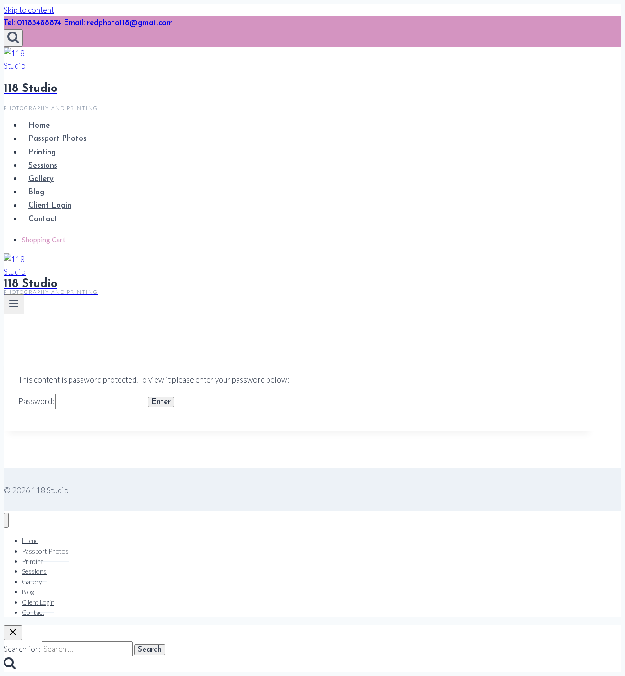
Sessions (42, 166)
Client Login (49, 206)
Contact (42, 219)
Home (39, 125)
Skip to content (29, 10)
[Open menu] (14, 304)
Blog (36, 192)
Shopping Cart (43, 239)
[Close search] (13, 632)
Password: (36, 401)
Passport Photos (57, 139)
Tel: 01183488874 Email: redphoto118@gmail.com (88, 23)
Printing (42, 152)
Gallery (41, 179)
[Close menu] (6, 520)
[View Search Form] (13, 38)
